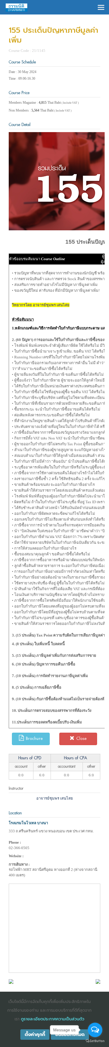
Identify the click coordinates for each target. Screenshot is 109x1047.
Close (81, 738)
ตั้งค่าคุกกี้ (35, 1034)
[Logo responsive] (16, 7)
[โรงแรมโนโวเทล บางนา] (11, 981)
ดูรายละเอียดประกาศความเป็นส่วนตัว (52, 1019)
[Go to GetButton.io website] (95, 1041)
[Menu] (101, 7)
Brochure (33, 738)
